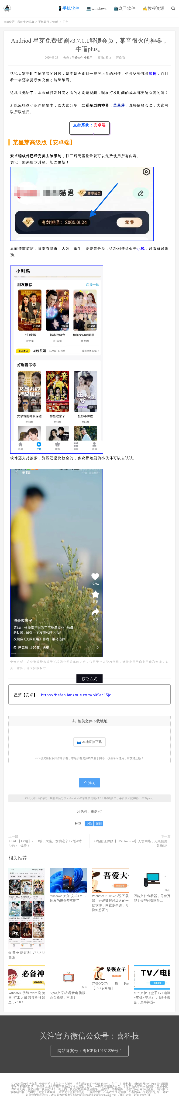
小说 (89, 823)
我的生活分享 (7, 8)
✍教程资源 (153, 8)
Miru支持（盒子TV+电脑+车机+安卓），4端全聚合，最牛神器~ (152, 997)
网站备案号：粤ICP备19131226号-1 (89, 1050)
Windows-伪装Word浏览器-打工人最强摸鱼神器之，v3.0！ (26, 997)
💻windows (96, 8)
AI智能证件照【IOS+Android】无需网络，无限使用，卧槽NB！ (132, 843)
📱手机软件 (68, 8)
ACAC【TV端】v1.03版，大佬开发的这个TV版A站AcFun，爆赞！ (45, 843)
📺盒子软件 (124, 8)
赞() (91, 783)
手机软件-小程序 (48, 22)
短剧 (99, 823)
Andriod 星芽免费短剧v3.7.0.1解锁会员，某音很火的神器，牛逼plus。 (112, 798)
